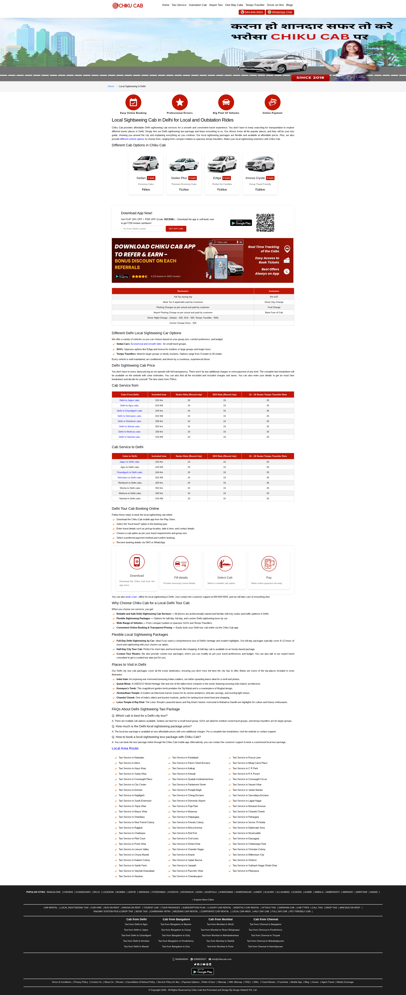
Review (120, 982)
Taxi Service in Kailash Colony (134, 860)
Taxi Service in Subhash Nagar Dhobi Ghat (255, 865)
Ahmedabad (226, 892)
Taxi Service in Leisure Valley (134, 849)
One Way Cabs (234, 5)
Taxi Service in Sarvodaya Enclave (251, 795)
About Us (109, 982)
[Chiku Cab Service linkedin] (210, 964)
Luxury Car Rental (219, 907)
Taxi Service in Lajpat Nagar (247, 800)
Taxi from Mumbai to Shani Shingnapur (220, 930)
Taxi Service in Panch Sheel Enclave (191, 763)
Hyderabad (158, 892)
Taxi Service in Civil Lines (185, 838)
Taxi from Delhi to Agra (136, 924)
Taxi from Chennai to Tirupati (265, 935)
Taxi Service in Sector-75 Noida (249, 822)
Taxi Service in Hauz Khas (132, 768)
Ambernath (333, 892)
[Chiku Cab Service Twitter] (195, 964)
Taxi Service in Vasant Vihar (247, 784)
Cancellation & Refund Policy (140, 982)
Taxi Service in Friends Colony (188, 822)
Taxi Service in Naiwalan (131, 757)
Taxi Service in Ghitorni (244, 860)
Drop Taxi (331, 907)
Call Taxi (317, 907)
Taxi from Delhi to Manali (136, 946)
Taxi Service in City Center (132, 784)
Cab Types (303, 907)
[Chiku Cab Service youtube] (204, 964)
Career (315, 982)
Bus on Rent (111, 907)
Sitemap (222, 982)
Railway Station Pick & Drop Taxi (113, 911)
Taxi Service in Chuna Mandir (134, 854)
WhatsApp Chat (282, 12)
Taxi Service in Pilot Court (132, 838)
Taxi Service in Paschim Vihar (187, 870)
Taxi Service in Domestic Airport (188, 800)
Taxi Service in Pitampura (246, 870)
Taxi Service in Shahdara (131, 817)
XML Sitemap (235, 982)
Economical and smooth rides (146, 343)
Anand (374, 892)
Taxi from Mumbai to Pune (220, 946)
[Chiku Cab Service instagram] (201, 964)
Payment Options (191, 982)
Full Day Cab (279, 911)
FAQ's (248, 982)
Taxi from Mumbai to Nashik (220, 941)
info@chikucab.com (222, 959)
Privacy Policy (81, 982)
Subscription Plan (194, 907)
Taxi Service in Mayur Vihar (133, 811)
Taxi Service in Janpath (184, 865)
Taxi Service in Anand (183, 854)
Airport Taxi (216, 5)
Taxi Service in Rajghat (130, 827)
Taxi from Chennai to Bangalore (265, 924)
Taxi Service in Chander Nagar (188, 849)
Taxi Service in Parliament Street (189, 784)
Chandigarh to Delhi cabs (129, 472)
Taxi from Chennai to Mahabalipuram (265, 941)
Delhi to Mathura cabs (129, 431)
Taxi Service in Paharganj (246, 817)
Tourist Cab (151, 907)
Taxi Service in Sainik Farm (133, 865)
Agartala (211, 892)
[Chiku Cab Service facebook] (198, 964)
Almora (297, 892)
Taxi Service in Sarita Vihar (133, 773)
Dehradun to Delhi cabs (129, 477)
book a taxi (131, 596)
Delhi (96, 892)
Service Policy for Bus (169, 982)
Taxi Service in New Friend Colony (136, 822)
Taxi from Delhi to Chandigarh (136, 935)
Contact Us (96, 982)
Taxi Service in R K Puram (246, 773)
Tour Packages (170, 907)
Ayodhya (173, 892)
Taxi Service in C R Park (245, 768)
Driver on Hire (275, 5)
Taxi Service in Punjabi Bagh (187, 790)
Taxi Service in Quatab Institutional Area (192, 779)
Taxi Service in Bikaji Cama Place (250, 763)
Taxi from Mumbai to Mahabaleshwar (220, 935)
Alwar (308, 892)
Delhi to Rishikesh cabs (129, 421)
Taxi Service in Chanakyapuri (187, 876)
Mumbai (120, 892)
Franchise (283, 982)
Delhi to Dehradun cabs (129, 416)
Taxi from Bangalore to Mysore (175, 924)
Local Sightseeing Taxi (74, 907)
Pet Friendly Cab (300, 911)
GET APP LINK (176, 229)
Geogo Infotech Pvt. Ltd (245, 990)
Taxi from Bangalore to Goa (176, 946)
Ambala (318, 892)
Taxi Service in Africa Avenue (187, 827)
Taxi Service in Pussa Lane (247, 757)
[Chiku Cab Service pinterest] (207, 964)
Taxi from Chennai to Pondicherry (265, 930)
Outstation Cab (198, 5)
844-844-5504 (254, 12)
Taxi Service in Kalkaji (183, 768)
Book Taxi (141, 911)
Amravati (347, 892)
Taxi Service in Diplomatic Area (249, 827)
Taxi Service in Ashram (131, 790)
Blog (307, 982)
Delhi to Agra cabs (129, 405)
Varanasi (143, 892)
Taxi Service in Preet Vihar (132, 843)
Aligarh (269, 892)
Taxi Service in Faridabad (185, 757)
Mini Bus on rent (350, 907)
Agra (199, 892)
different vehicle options (132, 139)
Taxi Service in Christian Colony (249, 849)
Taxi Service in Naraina (131, 876)
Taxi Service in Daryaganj (246, 838)
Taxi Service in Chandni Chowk (249, 811)
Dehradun (187, 892)
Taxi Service (179, 5)
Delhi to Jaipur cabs (129, 400)
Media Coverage (345, 982)
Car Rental (51, 907)
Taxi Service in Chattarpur (132, 833)
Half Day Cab (261, 911)
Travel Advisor (268, 982)
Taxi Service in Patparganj (185, 817)
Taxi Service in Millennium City (248, 854)
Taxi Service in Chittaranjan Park (249, 843)
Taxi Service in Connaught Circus (250, 779)
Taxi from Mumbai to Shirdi (220, 924)
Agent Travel (327, 982)
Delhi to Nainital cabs (129, 437)
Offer (256, 982)
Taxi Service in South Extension (135, 800)
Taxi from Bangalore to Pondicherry (176, 941)
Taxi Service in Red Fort (184, 833)
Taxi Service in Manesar (184, 811)
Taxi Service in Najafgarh (131, 795)
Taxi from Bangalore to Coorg (176, 930)
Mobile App (296, 982)
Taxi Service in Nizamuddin (247, 833)
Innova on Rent (131, 907)
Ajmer (258, 892)
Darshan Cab (286, 907)
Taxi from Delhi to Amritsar (136, 941)
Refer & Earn (208, 982)
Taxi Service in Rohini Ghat (186, 843)
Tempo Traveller (255, 5)
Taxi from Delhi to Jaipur (136, 930)
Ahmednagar (244, 892)
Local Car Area (241, 911)
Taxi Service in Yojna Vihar (132, 806)
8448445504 (181, 959)
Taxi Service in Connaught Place (135, 779)
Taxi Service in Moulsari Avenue (249, 806)
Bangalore (54, 892)
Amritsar (361, 892)
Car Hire (96, 907)
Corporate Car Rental (215, 911)
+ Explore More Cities (203, 899)
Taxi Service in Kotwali (183, 773)
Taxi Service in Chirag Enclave (188, 795)
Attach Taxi (269, 907)
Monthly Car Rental (246, 907)
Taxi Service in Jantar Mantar (248, 790)
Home (165, 5)
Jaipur (132, 892)
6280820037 (200, 959)
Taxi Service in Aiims (129, 763)
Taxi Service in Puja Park (185, 806)
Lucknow (108, 892)
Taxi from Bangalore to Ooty (176, 935)
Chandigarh (83, 892)
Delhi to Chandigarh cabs (129, 410)
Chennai (68, 892)
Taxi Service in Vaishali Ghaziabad (136, 870)
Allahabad (283, 892)
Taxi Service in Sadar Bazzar (187, 860)
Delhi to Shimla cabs (129, 426)
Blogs (289, 5)
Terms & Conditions (61, 982)
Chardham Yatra (160, 911)
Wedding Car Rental (185, 911)
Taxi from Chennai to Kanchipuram (265, 946)
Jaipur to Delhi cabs (129, 462)
